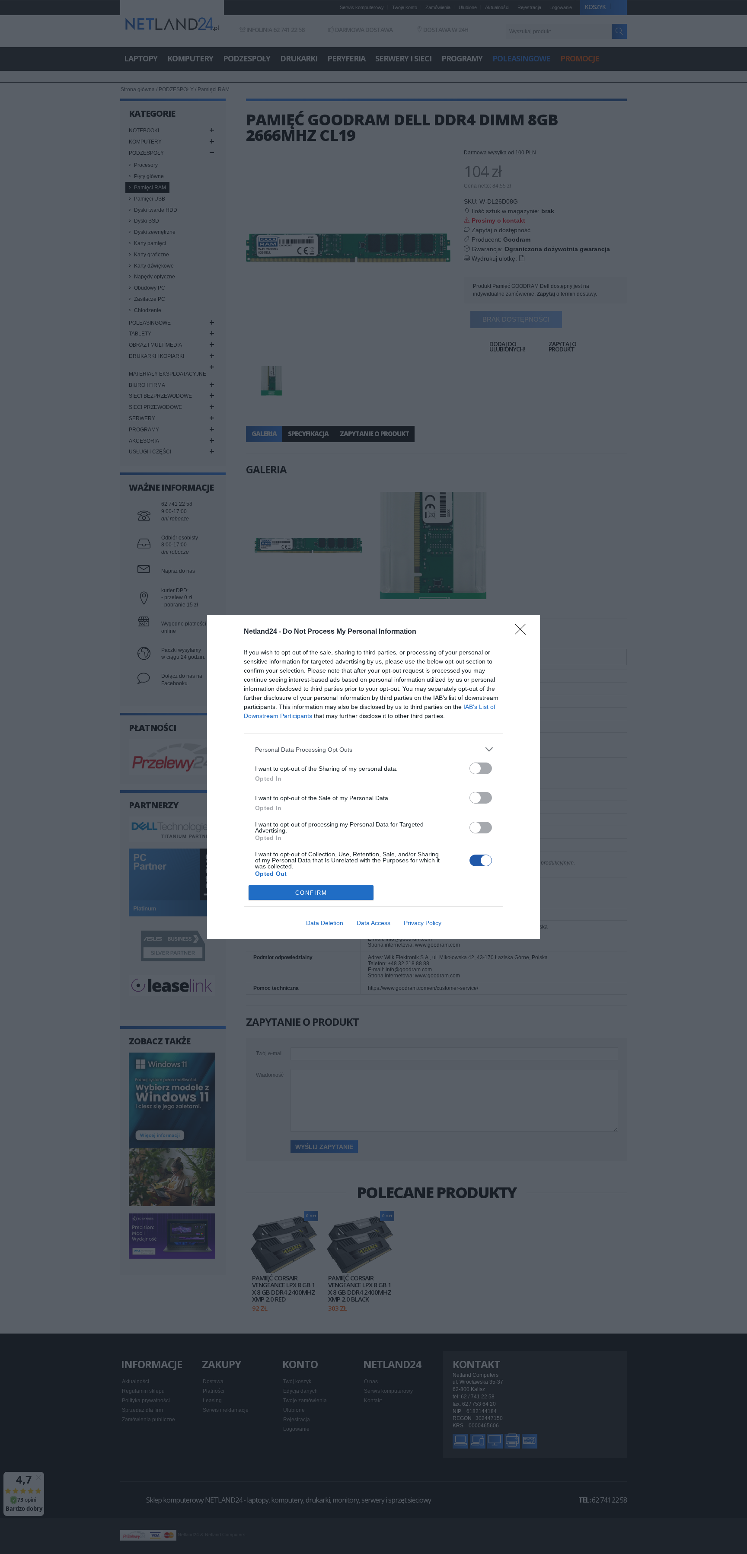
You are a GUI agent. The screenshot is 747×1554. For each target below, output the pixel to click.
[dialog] (373, 777)
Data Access (373, 922)
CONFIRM (311, 893)
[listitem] (373, 749)
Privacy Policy (422, 922)
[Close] (523, 632)
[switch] (480, 768)
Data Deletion (324, 922)
